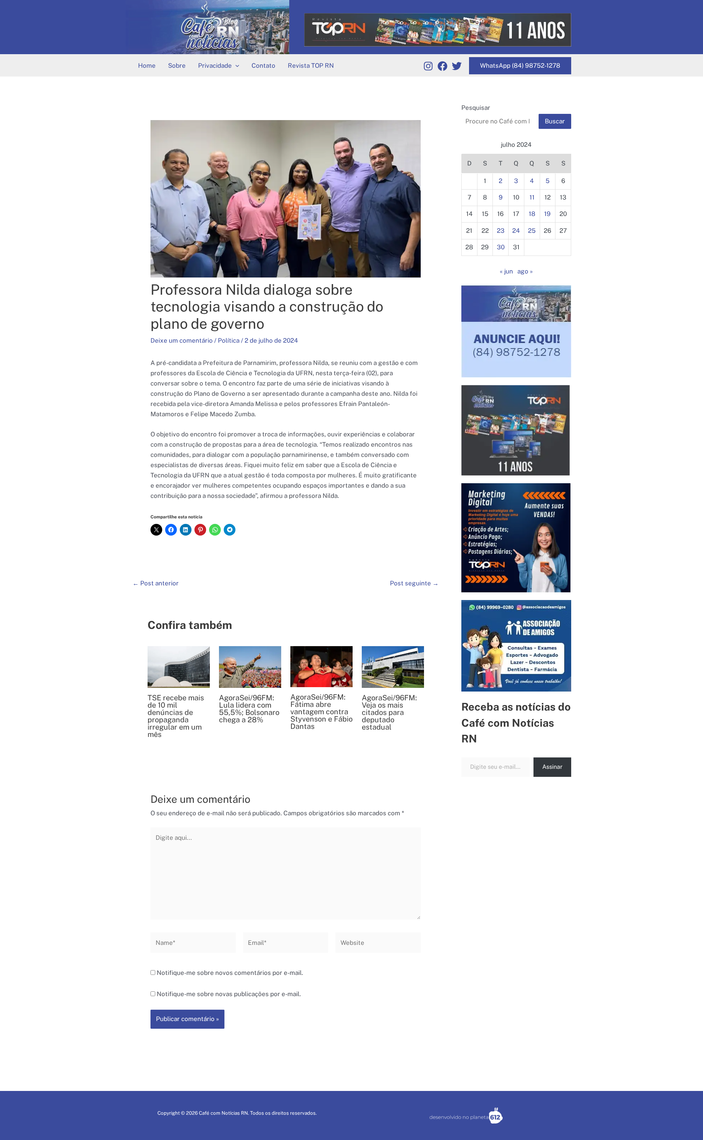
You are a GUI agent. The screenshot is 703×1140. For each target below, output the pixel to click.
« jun (506, 271)
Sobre (177, 65)
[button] (235, 66)
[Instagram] (428, 66)
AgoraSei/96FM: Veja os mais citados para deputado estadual (389, 712)
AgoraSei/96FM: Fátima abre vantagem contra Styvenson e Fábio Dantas (321, 712)
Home (147, 65)
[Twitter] (457, 66)
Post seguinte (414, 583)
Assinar (552, 766)
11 (532, 197)
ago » (525, 271)
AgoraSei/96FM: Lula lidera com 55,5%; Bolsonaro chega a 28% (249, 708)
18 (532, 213)
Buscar (555, 121)
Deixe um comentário (181, 340)
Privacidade (215, 65)
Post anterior (156, 583)
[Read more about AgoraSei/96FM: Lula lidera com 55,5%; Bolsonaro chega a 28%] (250, 666)
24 (516, 230)
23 (501, 230)
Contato (263, 65)
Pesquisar (475, 107)
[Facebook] (442, 66)
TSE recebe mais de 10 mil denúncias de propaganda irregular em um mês (176, 716)
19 (547, 213)
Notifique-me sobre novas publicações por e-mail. (229, 994)
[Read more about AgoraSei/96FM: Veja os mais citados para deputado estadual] (393, 666)
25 (532, 230)
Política (228, 340)
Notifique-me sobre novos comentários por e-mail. (230, 972)
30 (501, 247)
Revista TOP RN (311, 65)
